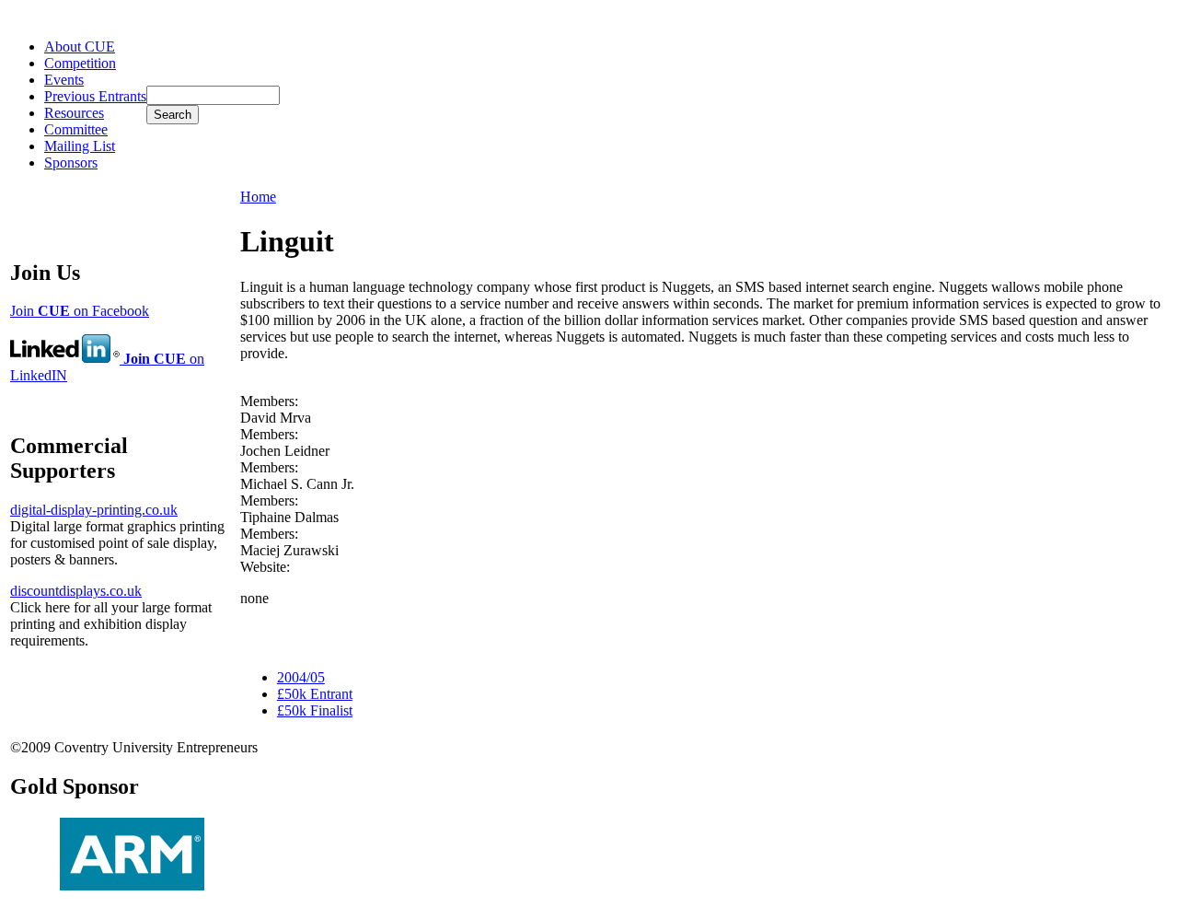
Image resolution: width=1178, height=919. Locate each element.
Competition (80, 63)
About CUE (79, 46)
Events (64, 79)
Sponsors (71, 162)
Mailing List (79, 146)
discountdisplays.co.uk (76, 591)
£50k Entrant (314, 694)
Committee (76, 129)
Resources (74, 113)
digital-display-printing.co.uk (94, 510)
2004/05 (301, 677)
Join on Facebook (79, 311)
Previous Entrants (95, 96)
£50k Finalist (314, 710)
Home (258, 196)
